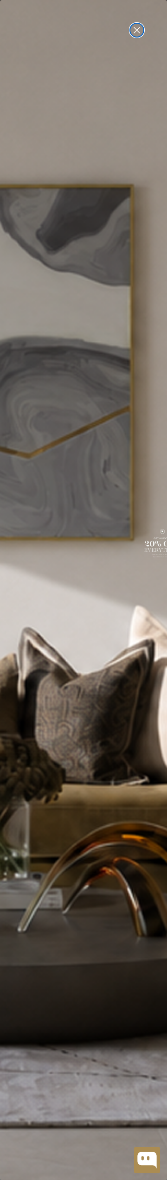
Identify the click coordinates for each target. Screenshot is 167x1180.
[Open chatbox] (147, 1160)
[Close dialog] (137, 30)
